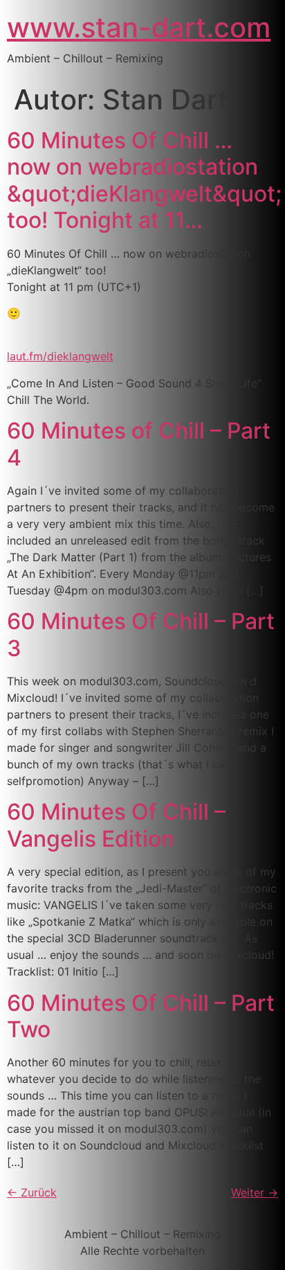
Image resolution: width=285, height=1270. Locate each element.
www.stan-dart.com (138, 27)
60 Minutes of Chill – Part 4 (138, 443)
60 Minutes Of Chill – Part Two (141, 1016)
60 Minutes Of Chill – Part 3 (141, 634)
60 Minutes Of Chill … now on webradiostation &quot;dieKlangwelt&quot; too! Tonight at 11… (144, 180)
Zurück (32, 1192)
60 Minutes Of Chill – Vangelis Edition (116, 825)
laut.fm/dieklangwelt (60, 356)
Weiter (254, 1192)
